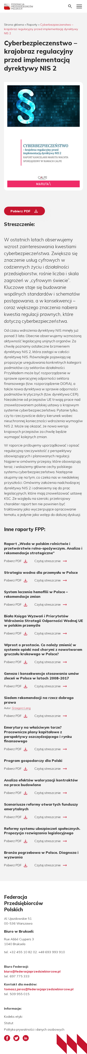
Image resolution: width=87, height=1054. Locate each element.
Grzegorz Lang (21, 708)
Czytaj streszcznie (50, 561)
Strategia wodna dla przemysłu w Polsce (41, 572)
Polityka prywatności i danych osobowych (34, 1029)
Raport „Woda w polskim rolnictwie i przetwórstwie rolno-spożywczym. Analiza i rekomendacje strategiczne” (43, 548)
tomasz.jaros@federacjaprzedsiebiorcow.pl (38, 989)
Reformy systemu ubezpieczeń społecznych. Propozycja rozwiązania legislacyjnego (42, 830)
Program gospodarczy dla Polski (33, 760)
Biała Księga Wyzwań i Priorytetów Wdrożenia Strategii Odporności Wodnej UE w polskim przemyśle (43, 620)
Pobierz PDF (24, 211)
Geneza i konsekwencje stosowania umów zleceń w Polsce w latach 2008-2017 (41, 675)
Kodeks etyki (13, 1016)
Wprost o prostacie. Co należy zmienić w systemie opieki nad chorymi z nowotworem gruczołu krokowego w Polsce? (43, 649)
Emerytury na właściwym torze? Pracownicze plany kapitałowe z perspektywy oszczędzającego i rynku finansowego (38, 734)
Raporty (32, 24)
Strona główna (14, 24)
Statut (8, 1023)
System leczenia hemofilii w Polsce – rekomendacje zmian (36, 594)
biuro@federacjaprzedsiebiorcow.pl (32, 971)
